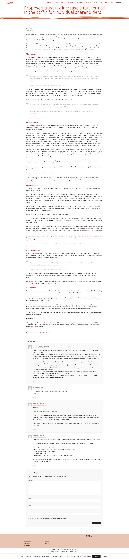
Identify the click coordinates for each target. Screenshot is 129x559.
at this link (33, 326)
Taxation (48, 333)
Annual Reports (27, 543)
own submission (76, 48)
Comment (31, 480)
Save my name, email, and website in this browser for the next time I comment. (48, 518)
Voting (57, 2)
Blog (95, 2)
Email (30, 505)
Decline (105, 556)
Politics (40, 333)
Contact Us (47, 539)
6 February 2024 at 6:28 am (39, 437)
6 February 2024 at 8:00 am (39, 389)
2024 (44, 333)
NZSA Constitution (27, 539)
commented (89, 228)
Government (33, 333)
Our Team (47, 541)
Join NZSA (49, 2)
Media (107, 2)
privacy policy (87, 556)
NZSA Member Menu (116, 2)
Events (63, 2)
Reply (34, 381)
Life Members (47, 543)
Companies (80, 2)
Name (30, 498)
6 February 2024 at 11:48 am (40, 348)
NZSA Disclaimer (27, 545)
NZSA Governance (27, 541)
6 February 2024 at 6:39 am (39, 405)
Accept (96, 556)
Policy (100, 2)
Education (89, 2)
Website (30, 512)
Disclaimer (31, 30)
